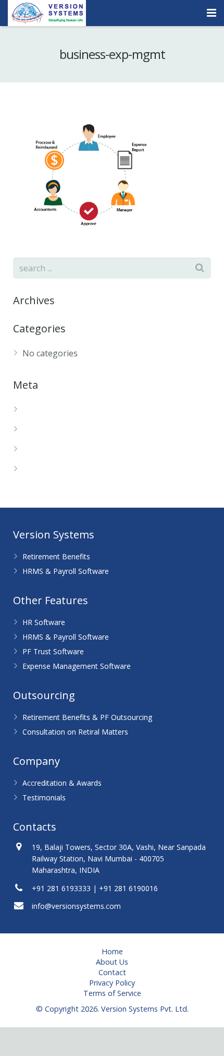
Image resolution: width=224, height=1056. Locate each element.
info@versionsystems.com (76, 906)
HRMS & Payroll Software (65, 571)
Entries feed (45, 429)
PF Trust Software (53, 651)
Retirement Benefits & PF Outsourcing (87, 717)
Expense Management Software (76, 666)
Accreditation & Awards (62, 783)
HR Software (43, 622)
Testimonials (44, 797)
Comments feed (53, 449)
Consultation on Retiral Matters (75, 732)
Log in (34, 409)
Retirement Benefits (56, 556)
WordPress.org (51, 469)
